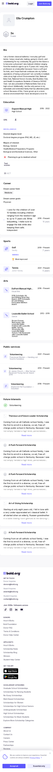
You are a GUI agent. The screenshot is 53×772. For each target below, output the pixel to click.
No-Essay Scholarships (12, 695)
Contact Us (7, 734)
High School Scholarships (13, 713)
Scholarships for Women (13, 703)
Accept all (14, 766)
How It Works (8, 621)
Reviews (6, 749)
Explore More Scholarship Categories (18, 720)
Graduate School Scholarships (15, 688)
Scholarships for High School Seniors (18, 706)
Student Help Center (11, 660)
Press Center (8, 742)
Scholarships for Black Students (16, 717)
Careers (6, 738)
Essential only (39, 766)
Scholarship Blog (10, 652)
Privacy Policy (35, 758)
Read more (26, 435)
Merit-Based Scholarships (13, 699)
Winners (6, 656)
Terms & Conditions (11, 631)
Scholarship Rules (10, 649)
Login (30, 4)
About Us (7, 731)
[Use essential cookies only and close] (50, 753)
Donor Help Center (11, 635)
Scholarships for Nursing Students (17, 692)
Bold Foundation (10, 624)
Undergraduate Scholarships (15, 710)
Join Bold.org (44, 4)
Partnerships (8, 745)
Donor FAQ (7, 628)
